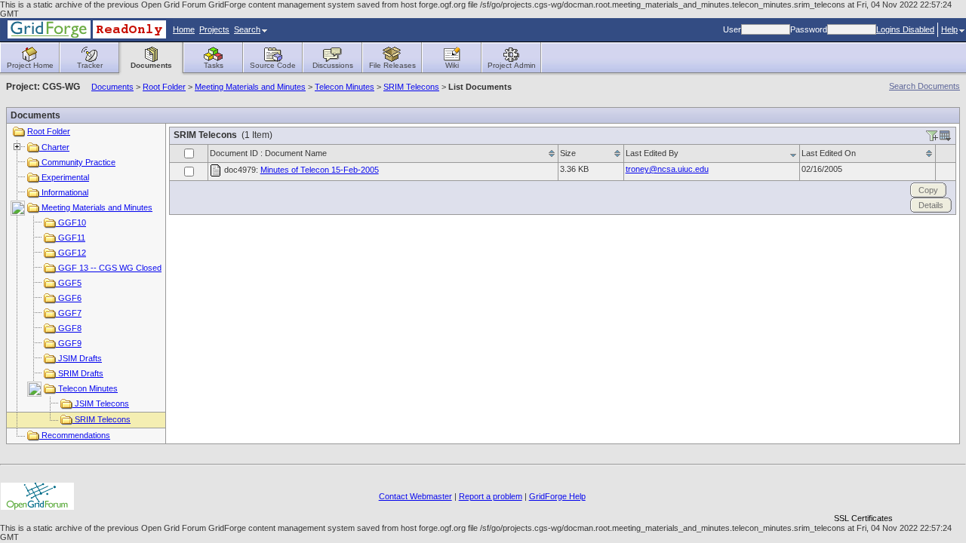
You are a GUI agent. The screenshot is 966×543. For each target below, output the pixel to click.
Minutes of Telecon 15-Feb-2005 (319, 169)
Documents (112, 86)
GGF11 (70, 237)
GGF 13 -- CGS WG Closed (109, 267)
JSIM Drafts (79, 358)
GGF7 (69, 313)
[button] (863, 492)
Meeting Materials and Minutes (250, 86)
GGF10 (71, 222)
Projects (214, 29)
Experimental (64, 177)
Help (949, 29)
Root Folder (164, 86)
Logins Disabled (905, 29)
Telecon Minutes (344, 86)
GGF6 (69, 297)
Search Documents (924, 85)
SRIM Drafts (79, 373)
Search (247, 29)
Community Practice (77, 162)
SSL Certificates (863, 518)
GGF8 (69, 328)
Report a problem (490, 496)
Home (184, 29)
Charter (54, 147)
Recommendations (74, 435)
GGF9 (69, 343)
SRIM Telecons (411, 86)
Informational (63, 192)
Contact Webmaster (415, 496)
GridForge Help (557, 496)
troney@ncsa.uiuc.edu (667, 168)
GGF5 (69, 282)
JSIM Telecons (100, 403)
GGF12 (71, 252)
